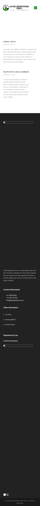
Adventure (6, 44)
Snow (13, 44)
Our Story (8, 314)
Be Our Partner (10, 324)
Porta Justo (9, 42)
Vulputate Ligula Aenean (16, 72)
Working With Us (10, 319)
